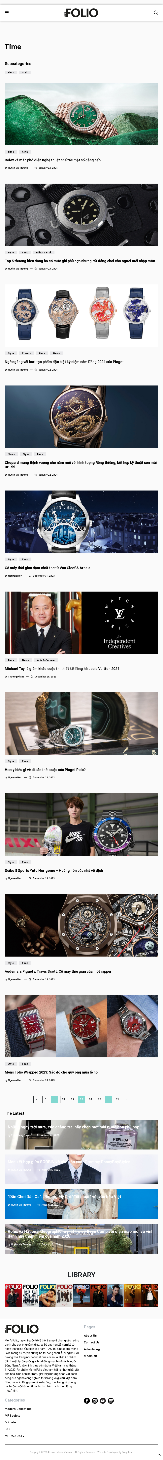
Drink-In (10, 1422)
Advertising (92, 1349)
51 (117, 1099)
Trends (26, 353)
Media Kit (90, 1356)
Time (11, 72)
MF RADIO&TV (14, 1436)
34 (90, 1099)
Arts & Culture (46, 660)
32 (72, 1099)
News (56, 353)
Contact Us (91, 1342)
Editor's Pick (43, 252)
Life (7, 1429)
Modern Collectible (18, 1409)
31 (63, 1099)
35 (99, 1099)
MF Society (12, 1415)
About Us (90, 1335)
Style (25, 72)
